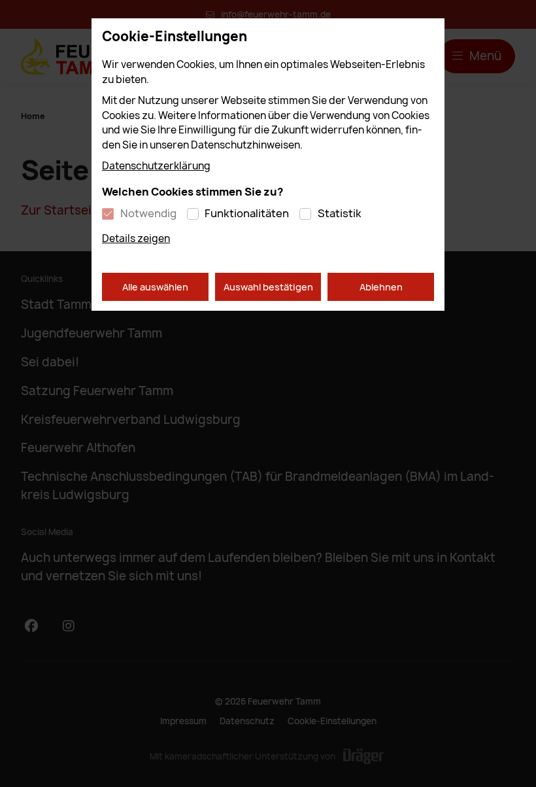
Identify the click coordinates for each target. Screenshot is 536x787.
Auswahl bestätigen (268, 287)
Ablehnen (381, 287)
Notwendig (148, 213)
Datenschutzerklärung (156, 166)
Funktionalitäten (247, 213)
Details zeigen (136, 238)
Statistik (339, 213)
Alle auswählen (155, 287)
